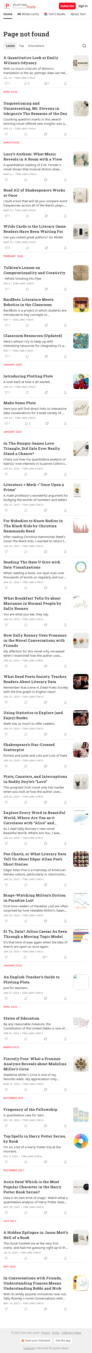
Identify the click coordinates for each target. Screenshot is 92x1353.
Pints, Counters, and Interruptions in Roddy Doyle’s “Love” (35, 779)
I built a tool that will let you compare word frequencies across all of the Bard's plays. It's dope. (35, 203)
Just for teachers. (15, 988)
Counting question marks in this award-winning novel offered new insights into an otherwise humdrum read (35, 121)
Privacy (46, 1333)
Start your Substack (37, 1340)
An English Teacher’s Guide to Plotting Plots (31, 979)
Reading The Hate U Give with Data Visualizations (31, 565)
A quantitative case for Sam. (24, 1115)
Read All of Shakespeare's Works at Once (34, 193)
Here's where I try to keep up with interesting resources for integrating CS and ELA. (35, 343)
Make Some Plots (19, 402)
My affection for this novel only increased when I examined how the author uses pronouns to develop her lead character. (33, 653)
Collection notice (71, 1333)
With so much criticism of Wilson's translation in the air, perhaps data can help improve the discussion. (35, 70)
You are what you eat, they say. (26, 614)
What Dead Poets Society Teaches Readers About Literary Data (34, 679)
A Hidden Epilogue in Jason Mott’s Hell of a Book (35, 1235)
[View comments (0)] (26, 134)
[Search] (84, 46)
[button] (8, 14)
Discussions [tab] (36, 46)
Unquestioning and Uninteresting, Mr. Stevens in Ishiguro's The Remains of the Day (35, 108)
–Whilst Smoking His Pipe (22, 278)
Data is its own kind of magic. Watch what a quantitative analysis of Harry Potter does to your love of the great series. (35, 1200)
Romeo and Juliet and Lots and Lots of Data (35, 755)
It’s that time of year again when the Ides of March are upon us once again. (35, 944)
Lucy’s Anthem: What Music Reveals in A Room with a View (32, 156)
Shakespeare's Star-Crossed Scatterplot (29, 747)
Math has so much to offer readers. (29, 723)
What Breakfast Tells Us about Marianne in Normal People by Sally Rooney (32, 603)
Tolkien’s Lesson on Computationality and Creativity (34, 270)
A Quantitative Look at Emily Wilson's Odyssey (30, 60)
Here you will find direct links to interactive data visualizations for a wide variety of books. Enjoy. (35, 410)
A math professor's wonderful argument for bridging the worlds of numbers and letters (35, 497)
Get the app (63, 1340)
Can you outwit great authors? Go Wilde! (33, 237)
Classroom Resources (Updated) (32, 335)
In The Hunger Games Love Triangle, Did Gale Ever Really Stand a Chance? (31, 448)
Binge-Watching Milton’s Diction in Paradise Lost (34, 898)
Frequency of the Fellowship (30, 1109)
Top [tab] (21, 46)
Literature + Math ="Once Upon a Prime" (33, 487)
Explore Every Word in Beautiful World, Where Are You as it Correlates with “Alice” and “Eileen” (34, 818)
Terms (55, 1333)
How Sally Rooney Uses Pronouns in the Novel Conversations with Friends (35, 640)
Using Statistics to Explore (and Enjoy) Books (33, 715)
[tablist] (25, 46)
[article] (46, 70)
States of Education (21, 1018)
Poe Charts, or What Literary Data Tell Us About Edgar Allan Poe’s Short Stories (34, 859)
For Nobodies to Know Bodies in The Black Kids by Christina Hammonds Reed (33, 525)
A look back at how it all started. (26, 382)
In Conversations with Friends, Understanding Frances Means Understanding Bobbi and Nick (32, 1283)
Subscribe (67, 6)
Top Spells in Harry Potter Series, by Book (34, 1139)
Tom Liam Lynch (24, 77)
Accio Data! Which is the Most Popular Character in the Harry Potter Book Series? (32, 1186)
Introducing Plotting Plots (28, 376)
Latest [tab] (10, 46)
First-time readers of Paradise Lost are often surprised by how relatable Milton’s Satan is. (35, 908)
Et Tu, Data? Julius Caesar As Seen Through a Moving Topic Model (35, 934)
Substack (28, 1348)
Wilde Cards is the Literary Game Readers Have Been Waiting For (34, 229)
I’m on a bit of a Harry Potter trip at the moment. (32, 1149)
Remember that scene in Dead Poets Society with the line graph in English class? (35, 689)
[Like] (6, 134)
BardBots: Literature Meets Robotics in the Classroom (28, 302)
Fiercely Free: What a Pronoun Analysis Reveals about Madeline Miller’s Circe (35, 1063)
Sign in (83, 6)
